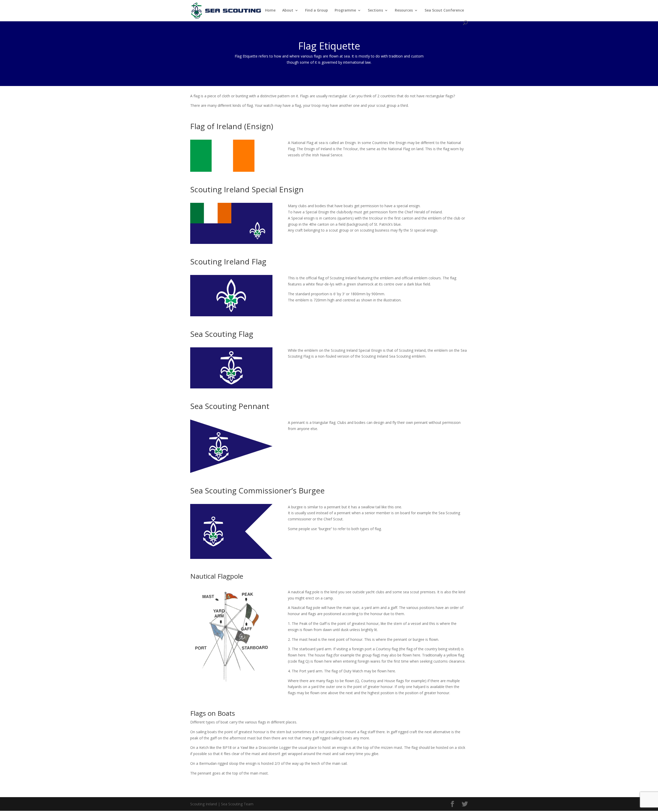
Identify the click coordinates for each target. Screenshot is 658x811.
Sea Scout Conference (444, 10)
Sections (375, 10)
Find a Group (316, 10)
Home (270, 10)
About (287, 10)
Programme (345, 10)
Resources (404, 10)
